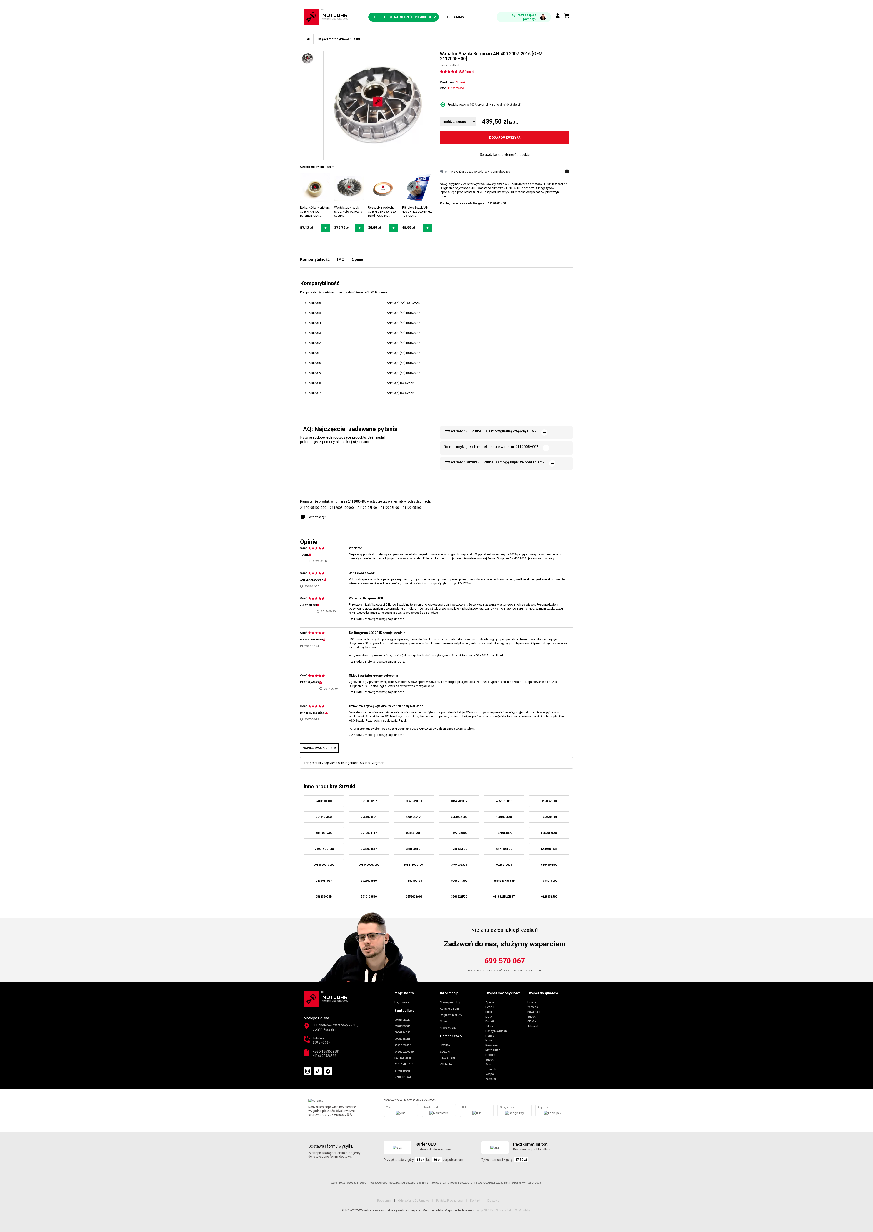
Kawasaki (491, 1045)
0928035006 (402, 1026)
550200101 (466, 1182)
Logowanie (401, 1002)
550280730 (396, 1182)
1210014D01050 (323, 848)
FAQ (340, 259)
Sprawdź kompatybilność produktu (505, 154)
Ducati (489, 1021)
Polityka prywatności (449, 1200)
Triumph (490, 1069)
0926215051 (402, 1039)
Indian (489, 1040)
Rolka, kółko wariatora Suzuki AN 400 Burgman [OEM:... (315, 211)
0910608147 (369, 833)
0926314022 (402, 1032)
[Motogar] (326, 16)
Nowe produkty (450, 1002)
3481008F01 (414, 848)
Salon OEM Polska (519, 1210)
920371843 (503, 1182)
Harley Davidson (496, 1031)
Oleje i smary (453, 17)
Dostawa (493, 1200)
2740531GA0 (402, 1077)
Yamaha (490, 1078)
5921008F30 (369, 880)
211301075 (434, 1182)
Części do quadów (542, 993)
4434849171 (414, 817)
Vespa (489, 1074)
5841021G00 (324, 833)
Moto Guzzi (493, 1050)
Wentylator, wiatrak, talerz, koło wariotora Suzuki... (348, 211)
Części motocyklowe (503, 993)
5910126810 (369, 896)
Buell (488, 1011)
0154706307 (459, 801)
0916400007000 (369, 864)
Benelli (489, 1007)
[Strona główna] (309, 39)
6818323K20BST (504, 896)
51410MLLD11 (404, 1064)
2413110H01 (324, 801)
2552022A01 (414, 896)
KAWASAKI (447, 1058)
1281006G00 (504, 817)
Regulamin (384, 1200)
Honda (489, 1035)
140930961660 (377, 1182)
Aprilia (489, 1002)
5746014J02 (459, 880)
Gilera (489, 1026)
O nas (443, 1021)
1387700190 (414, 880)
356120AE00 (459, 817)
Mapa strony (448, 1027)
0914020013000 (324, 864)
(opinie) (469, 71)
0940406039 (402, 1019)
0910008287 (369, 801)
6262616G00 (549, 833)
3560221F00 (459, 896)
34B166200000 (404, 1058)
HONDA (445, 1045)
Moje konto (404, 993)
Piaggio (490, 1054)
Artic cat (532, 1026)
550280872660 (356, 1182)
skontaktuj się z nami (352, 442)
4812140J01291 (414, 864)
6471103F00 (504, 848)
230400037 (535, 1182)
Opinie (357, 259)
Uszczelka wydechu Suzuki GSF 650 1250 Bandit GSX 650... (382, 211)
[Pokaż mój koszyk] (566, 16)
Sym (488, 1064)
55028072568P (415, 1182)
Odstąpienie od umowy (413, 1200)
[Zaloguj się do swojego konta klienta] (558, 16)
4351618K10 (504, 801)
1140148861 (402, 1070)
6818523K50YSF (504, 880)
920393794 (519, 1182)
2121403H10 (402, 1045)
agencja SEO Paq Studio (489, 1210)
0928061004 (549, 801)
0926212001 (504, 864)
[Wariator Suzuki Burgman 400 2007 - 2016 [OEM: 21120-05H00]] (378, 105)
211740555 (450, 1182)
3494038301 (459, 864)
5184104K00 (549, 864)
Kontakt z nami (449, 1008)
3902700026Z (485, 1182)
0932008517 (369, 848)
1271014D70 (504, 833)
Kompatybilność (315, 259)
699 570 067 (504, 961)
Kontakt (475, 1200)
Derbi (488, 1016)
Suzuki (489, 1059)
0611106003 (324, 817)
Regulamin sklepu (451, 1015)
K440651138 (549, 848)
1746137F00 (459, 848)
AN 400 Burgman (372, 763)
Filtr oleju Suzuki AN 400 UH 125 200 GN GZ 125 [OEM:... (417, 211)
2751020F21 (369, 817)
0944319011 (414, 833)
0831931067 (324, 880)
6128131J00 (549, 896)
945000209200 (404, 1051)
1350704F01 (549, 817)
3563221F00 (414, 801)
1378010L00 (549, 880)
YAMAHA (446, 1064)
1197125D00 (459, 833)
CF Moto (533, 1021)
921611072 (338, 1182)
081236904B (324, 896)
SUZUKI (445, 1051)
